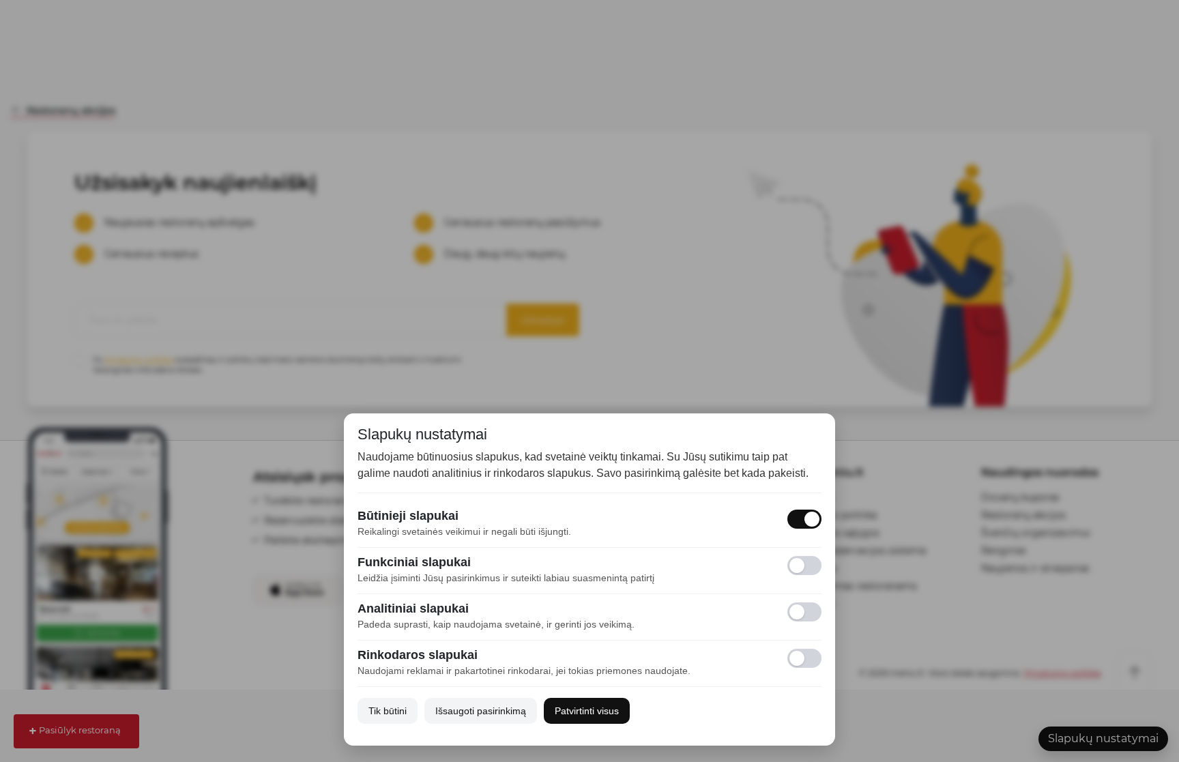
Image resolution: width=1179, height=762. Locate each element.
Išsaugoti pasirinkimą (480, 710)
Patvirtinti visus (587, 710)
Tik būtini (387, 710)
